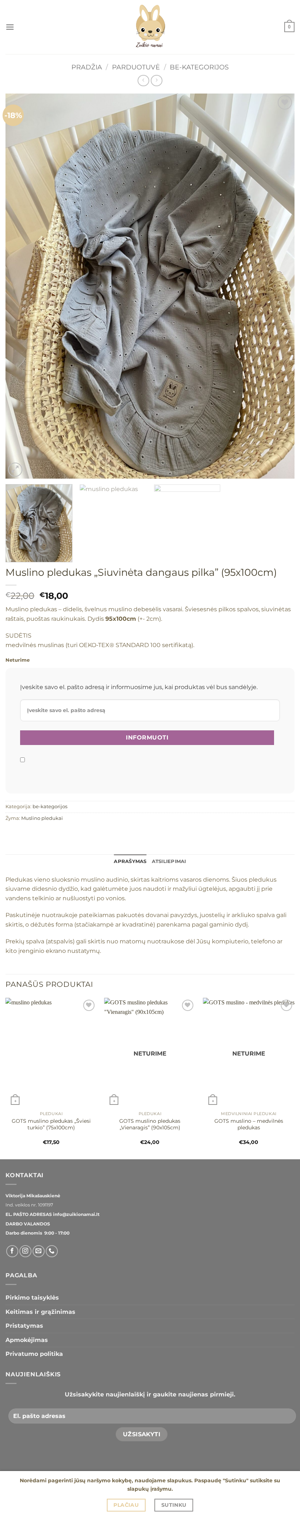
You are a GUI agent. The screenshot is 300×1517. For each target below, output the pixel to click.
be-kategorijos (199, 67)
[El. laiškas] (39, 1251)
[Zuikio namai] (150, 27)
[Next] (279, 286)
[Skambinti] (52, 1251)
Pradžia (86, 67)
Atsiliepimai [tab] (169, 861)
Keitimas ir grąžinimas (40, 1311)
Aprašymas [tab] (130, 861)
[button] (9, 27)
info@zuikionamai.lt (76, 1214)
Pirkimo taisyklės (32, 1297)
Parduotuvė (136, 67)
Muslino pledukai (42, 818)
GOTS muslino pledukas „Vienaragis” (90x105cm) (149, 1124)
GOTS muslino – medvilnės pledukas (248, 1124)
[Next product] (143, 80)
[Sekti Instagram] (25, 1251)
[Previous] (20, 286)
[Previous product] (156, 80)
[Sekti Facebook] (12, 1251)
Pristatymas (24, 1325)
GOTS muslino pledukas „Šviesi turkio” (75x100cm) (51, 1124)
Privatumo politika (34, 1353)
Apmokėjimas (26, 1340)
